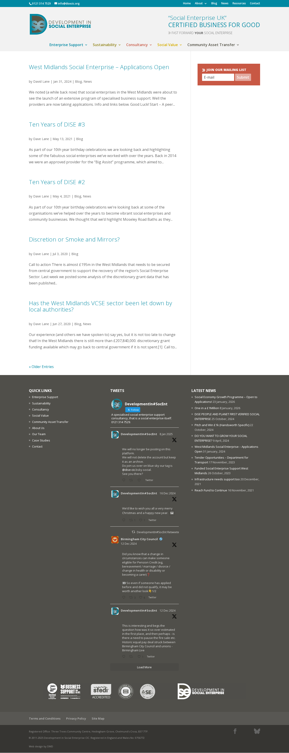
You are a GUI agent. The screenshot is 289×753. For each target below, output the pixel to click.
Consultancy (137, 45)
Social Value (167, 45)
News (224, 3)
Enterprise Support (66, 45)
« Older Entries (41, 366)
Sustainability (105, 45)
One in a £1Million (207, 408)
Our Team (39, 434)
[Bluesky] (257, 731)
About (199, 3)
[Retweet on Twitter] (133, 532)
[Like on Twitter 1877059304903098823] (140, 480)
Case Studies (41, 440)
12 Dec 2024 (129, 544)
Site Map (98, 718)
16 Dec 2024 (167, 493)
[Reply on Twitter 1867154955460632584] (124, 598)
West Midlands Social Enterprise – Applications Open (99, 67)
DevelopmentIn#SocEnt (139, 434)
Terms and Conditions (45, 718)
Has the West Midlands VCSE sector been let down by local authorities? (100, 306)
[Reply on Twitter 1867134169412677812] (124, 657)
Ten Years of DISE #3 (57, 124)
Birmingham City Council (139, 539)
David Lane (41, 81)
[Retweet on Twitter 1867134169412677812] (132, 657)
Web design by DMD (41, 746)
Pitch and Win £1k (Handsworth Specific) (222, 425)
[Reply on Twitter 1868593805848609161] (124, 520)
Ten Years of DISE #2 (57, 182)
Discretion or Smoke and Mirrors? (74, 239)
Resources (239, 3)
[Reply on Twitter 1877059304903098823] (124, 480)
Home (187, 3)
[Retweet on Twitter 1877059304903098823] (132, 480)
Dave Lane (41, 139)
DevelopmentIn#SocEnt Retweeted (159, 532)
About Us (38, 428)
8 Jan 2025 (166, 434)
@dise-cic (128, 470)
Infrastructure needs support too (217, 479)
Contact (255, 3)
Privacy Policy (76, 718)
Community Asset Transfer (211, 45)
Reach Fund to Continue (211, 490)
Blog (214, 3)
